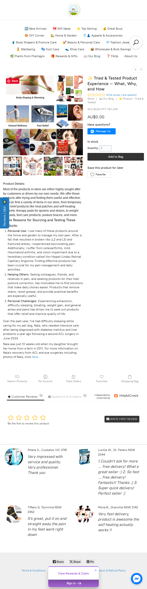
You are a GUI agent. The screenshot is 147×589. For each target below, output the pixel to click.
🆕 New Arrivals (35, 28)
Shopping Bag (129, 381)
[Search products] (135, 42)
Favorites (101, 381)
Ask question (129, 94)
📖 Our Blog (92, 56)
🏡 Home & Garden (64, 35)
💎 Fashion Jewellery (121, 42)
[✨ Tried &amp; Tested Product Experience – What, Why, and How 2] (53, 166)
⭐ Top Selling (87, 28)
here (35, 357)
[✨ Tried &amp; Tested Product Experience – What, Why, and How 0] (12, 166)
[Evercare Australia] (73, 10)
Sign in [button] (72, 583)
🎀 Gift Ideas (62, 28)
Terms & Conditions (34, 570)
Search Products (17, 381)
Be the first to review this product (28, 423)
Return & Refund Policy (111, 570)
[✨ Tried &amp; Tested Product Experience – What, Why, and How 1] (32, 166)
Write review (113, 94)
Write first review (123, 419)
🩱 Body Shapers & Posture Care (34, 42)
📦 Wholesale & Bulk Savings (110, 49)
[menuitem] (135, 69)
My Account (45, 381)
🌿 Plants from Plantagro (27, 56)
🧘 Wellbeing (25, 49)
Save (15, 81)
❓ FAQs (112, 56)
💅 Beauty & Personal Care (81, 42)
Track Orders (73, 381)
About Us (130, 56)
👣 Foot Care (50, 49)
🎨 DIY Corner (34, 35)
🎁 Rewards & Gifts (64, 56)
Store (90, 98)
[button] (101, 131)
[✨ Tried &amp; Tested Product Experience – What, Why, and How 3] (73, 166)
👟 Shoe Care (74, 49)
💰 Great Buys (112, 28)
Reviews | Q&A (4, 215)
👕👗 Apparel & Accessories (102, 35)
